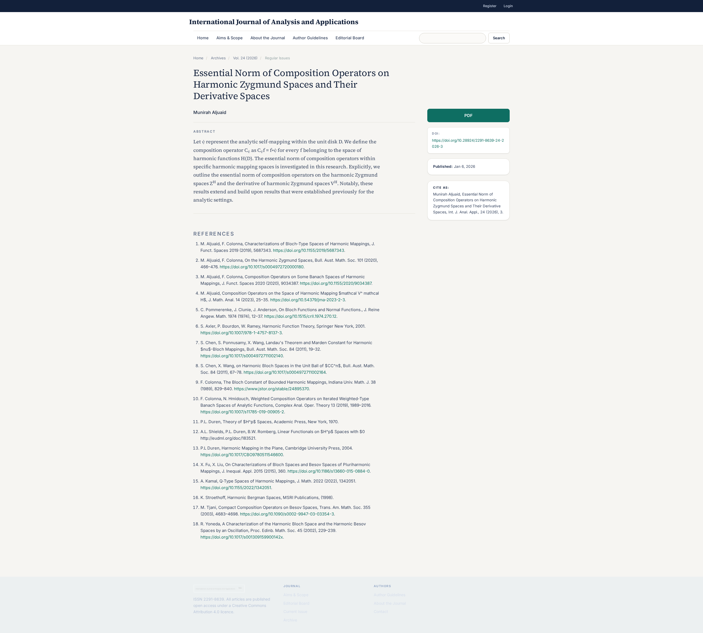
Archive (290, 620)
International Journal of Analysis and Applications (273, 22)
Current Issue (295, 611)
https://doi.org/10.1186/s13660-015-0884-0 (329, 471)
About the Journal (267, 37)
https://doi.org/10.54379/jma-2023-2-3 (307, 299)
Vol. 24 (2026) (245, 58)
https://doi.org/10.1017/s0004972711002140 (241, 355)
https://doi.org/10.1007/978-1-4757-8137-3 (241, 332)
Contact (381, 611)
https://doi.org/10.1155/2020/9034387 (335, 283)
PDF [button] (468, 115)
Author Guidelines (310, 37)
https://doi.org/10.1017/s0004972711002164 (285, 372)
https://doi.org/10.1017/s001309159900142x (241, 537)
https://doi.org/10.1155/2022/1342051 (235, 487)
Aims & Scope (229, 37)
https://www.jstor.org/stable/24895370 (271, 388)
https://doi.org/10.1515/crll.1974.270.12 (300, 316)
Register (489, 6)
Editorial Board (350, 37)
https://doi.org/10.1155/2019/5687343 (308, 250)
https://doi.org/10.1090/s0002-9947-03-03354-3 (287, 514)
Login (508, 6)
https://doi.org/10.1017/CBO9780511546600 (241, 454)
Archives (218, 58)
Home (203, 37)
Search (499, 38)
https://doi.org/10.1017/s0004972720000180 (261, 266)
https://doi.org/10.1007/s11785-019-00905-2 (242, 411)
